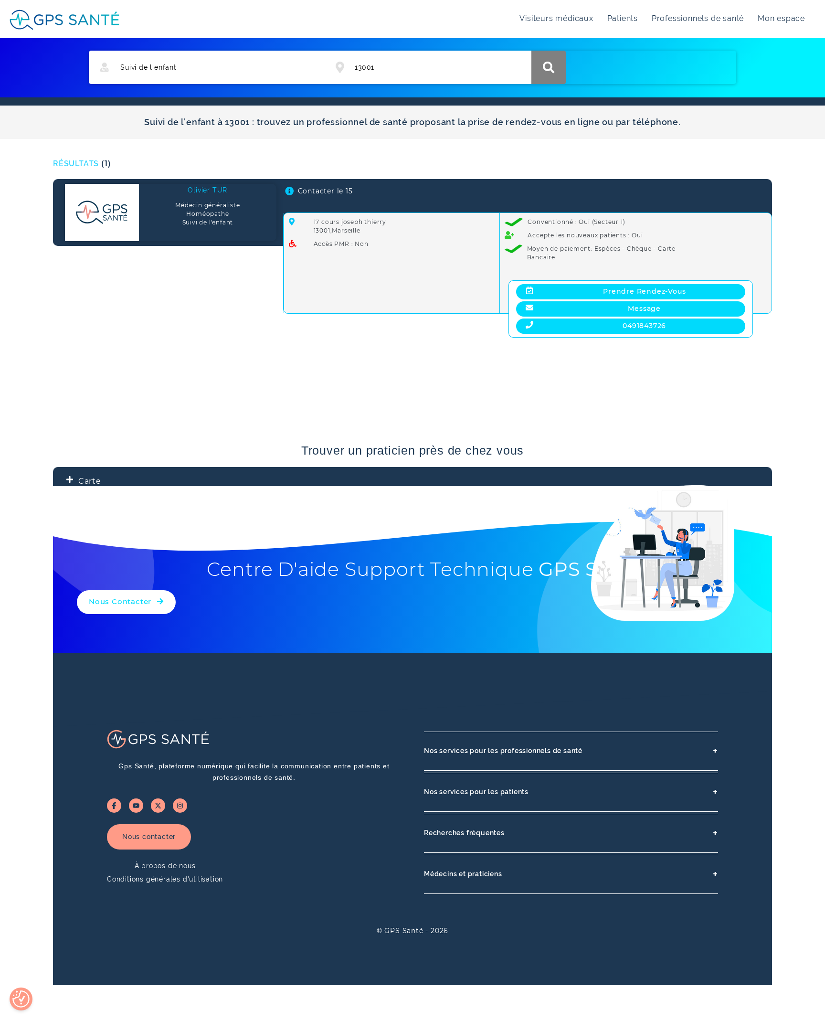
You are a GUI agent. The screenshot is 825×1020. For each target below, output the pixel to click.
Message (644, 308)
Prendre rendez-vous (644, 291)
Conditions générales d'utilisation (165, 879)
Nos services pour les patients (571, 792)
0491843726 (644, 325)
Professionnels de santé (698, 18)
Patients (622, 18)
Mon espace (781, 18)
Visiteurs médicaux (556, 18)
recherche (548, 67)
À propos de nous (165, 866)
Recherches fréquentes (571, 833)
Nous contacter (149, 836)
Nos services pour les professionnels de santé (571, 751)
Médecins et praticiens (571, 874)
